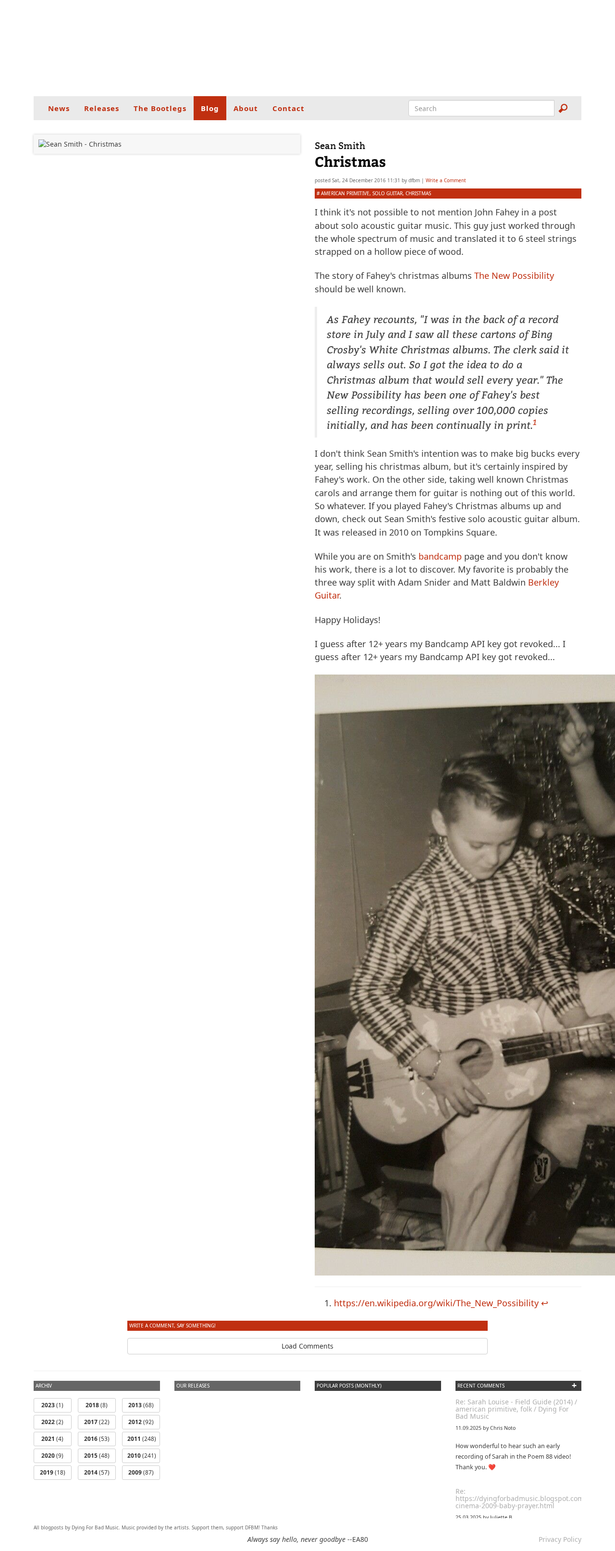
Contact (288, 108)
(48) (97, 1455)
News (59, 108)
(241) (141, 1455)
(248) (141, 1439)
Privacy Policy (560, 1539)
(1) (52, 1405)
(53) (97, 1439)
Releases (101, 108)
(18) (52, 1472)
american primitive (345, 193)
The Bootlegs (160, 108)
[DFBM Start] (307, 48)
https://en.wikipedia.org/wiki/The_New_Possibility (436, 1303)
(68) (141, 1405)
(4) (52, 1439)
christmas (418, 193)
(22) (97, 1422)
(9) (52, 1455)
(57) (97, 1472)
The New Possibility (514, 275)
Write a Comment (446, 180)
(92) (141, 1422)
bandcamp (440, 556)
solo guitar (387, 193)
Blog (210, 108)
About (246, 108)
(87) (141, 1472)
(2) (52, 1422)
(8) (97, 1405)
